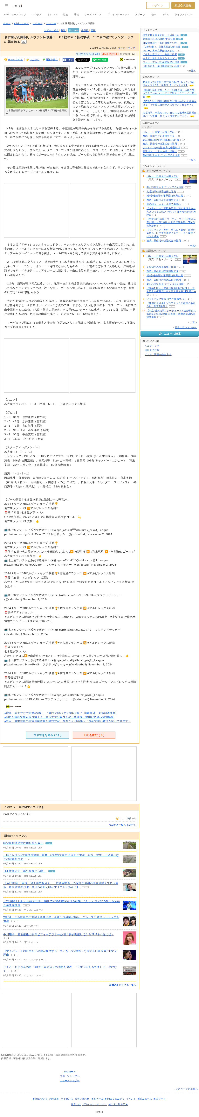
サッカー (51, 23)
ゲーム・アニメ (93, 14)
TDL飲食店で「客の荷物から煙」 (24, 871)
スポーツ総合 (51, 30)
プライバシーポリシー (94, 1104)
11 (26, 905)
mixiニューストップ (15, 14)
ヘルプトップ (152, 346)
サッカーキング (126, 48)
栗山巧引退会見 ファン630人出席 (161, 155)
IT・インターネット (118, 14)
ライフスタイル (183, 14)
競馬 (93, 30)
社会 (65, 14)
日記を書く (52, 59)
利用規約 (54, 1098)
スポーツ (140, 14)
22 (179, 136)
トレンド (52, 14)
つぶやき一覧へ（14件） (122, 824)
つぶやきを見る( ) (88, 53)
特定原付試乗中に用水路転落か (23, 843)
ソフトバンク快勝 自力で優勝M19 (161, 147)
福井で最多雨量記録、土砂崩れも (161, 35)
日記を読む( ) (110, 53)
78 (52, 871)
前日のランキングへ (186, 327)
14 (8, 938)
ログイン (157, 5)
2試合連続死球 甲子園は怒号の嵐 (161, 139)
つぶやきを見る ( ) (47, 735)
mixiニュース (21, 23)
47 (184, 66)
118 (184, 62)
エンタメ (37, 14)
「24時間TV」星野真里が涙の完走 (162, 46)
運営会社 (76, 1104)
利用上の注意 (152, 350)
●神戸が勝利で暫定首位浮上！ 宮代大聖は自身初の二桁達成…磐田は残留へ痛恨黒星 (59, 717)
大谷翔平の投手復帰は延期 (161, 191)
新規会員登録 (183, 5)
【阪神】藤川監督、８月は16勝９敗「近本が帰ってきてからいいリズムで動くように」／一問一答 (169, 93)
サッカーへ (70, 1071)
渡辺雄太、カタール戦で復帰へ (160, 151)
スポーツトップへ (70, 1076)
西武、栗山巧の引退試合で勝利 (160, 143)
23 (180, 192)
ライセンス (67, 1098)
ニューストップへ (70, 1080)
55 (184, 35)
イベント (131, 1098)
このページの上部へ (187, 1089)
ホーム (6, 23)
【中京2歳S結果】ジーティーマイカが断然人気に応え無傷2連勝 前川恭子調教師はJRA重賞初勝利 (171, 222)
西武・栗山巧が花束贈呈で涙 (159, 136)
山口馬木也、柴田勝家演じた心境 (161, 66)
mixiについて (40, 1098)
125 (179, 39)
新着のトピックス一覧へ (122, 985)
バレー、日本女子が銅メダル (159, 50)
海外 (153, 14)
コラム (165, 14)
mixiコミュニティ (115, 1098)
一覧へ (192, 70)
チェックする (15, 59)
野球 (63, 30)
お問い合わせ (82, 1098)
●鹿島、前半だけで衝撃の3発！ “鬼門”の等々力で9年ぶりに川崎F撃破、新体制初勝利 (59, 712)
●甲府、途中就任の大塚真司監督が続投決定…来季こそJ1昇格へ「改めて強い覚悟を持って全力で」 (67, 721)
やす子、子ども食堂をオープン (160, 58)
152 (181, 55)
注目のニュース (151, 122)
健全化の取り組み (118, 1104)
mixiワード (160, 1098)
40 (179, 51)
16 (181, 144)
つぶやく (34, 59)
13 (85, 887)
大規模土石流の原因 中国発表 (159, 39)
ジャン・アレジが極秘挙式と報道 (161, 62)
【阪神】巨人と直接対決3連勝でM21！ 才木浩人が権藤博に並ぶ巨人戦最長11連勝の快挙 (171, 291)
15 (15, 971)
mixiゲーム (98, 1098)
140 (181, 58)
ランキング (148, 166)
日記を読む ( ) (94, 735)
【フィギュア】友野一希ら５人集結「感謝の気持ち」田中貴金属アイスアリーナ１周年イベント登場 (171, 233)
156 (185, 47)
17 (183, 140)
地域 (76, 14)
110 (49, 843)
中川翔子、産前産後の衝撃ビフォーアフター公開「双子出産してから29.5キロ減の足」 (58, 934)
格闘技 (85, 30)
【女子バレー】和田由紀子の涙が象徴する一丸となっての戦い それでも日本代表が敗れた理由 (171, 211)
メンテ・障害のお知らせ (158, 354)
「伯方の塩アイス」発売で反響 (160, 54)
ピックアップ (149, 30)
